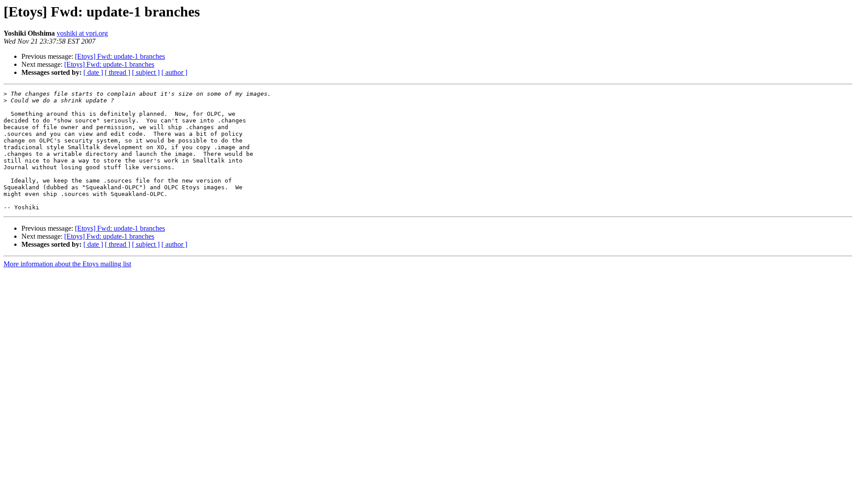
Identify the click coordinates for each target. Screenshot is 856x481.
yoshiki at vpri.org (82, 33)
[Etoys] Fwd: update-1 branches (120, 56)
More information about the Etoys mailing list (67, 264)
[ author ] (174, 72)
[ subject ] (146, 72)
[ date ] (93, 72)
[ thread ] (117, 72)
